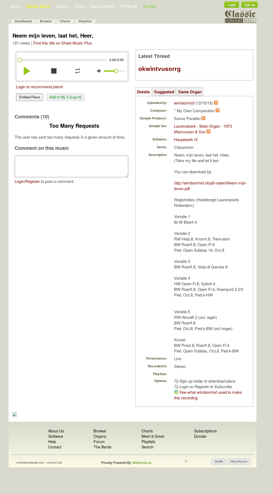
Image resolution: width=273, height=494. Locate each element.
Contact (54, 446)
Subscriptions (205, 430)
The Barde (129, 6)
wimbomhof (184, 103)
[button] (218, 461)
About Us (56, 430)
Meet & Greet (102, 6)
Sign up (249, 5)
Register (32, 181)
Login (232, 5)
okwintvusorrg (159, 68)
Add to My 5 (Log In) (65, 97)
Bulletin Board (38, 6)
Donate (149, 6)
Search (148, 446)
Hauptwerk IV (186, 139)
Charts (65, 21)
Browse (46, 21)
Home (15, 6)
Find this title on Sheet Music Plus (62, 43)
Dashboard (23, 21)
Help (52, 441)
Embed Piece (29, 97)
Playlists (85, 21)
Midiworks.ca (142, 462)
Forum (79, 6)
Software (55, 436)
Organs (62, 6)
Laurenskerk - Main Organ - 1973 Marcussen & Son (203, 128)
